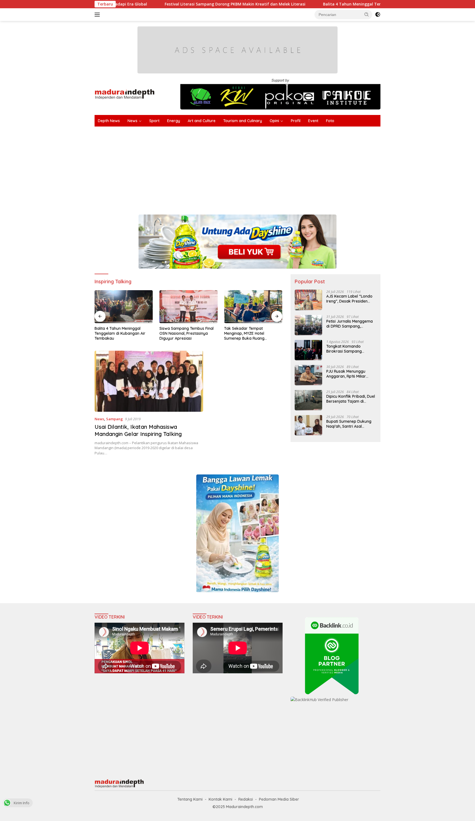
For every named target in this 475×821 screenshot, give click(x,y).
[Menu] (98, 14)
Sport (154, 120)
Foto (330, 120)
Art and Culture (202, 120)
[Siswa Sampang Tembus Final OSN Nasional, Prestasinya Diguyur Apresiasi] (188, 306)
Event (313, 120)
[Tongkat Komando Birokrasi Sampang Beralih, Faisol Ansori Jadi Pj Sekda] (308, 350)
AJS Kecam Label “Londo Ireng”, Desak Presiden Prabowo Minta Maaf (349, 298)
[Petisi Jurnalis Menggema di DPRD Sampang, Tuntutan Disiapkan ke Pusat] (308, 325)
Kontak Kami (220, 799)
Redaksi (245, 799)
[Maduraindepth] (125, 93)
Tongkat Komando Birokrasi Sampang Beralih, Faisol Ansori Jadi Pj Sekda (349, 348)
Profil (295, 120)
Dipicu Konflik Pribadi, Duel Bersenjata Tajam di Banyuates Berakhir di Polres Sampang (350, 398)
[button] (366, 14)
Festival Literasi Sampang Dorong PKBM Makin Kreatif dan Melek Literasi (198, 4)
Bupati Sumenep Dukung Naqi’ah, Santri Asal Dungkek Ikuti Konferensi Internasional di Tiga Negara (349, 424)
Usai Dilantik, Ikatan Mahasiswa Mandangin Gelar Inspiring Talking (138, 430)
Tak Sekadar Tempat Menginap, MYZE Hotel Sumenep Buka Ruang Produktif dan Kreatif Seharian (252, 333)
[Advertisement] (259, 167)
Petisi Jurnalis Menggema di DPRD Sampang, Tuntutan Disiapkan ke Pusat (349, 323)
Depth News (109, 120)
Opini (274, 120)
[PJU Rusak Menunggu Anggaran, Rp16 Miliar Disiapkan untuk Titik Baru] (308, 375)
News (132, 120)
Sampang (114, 418)
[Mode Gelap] (377, 14)
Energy (173, 120)
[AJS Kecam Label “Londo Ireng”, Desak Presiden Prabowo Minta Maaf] (308, 300)
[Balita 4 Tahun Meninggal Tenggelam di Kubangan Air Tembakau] (124, 306)
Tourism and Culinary (242, 120)
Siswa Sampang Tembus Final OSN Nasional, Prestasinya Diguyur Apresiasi (186, 333)
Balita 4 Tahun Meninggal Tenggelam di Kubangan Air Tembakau (349, 4)
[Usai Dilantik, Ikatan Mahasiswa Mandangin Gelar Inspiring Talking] (149, 381)
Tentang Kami (190, 799)
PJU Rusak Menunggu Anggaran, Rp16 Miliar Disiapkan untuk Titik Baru (350, 373)
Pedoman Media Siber (279, 799)
